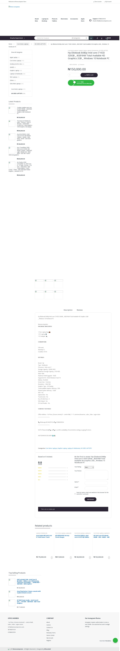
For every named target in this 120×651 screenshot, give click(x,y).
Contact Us (49, 627)
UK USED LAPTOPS (40, 44)
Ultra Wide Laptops (16, 83)
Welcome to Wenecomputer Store (17, 1)
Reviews (80, 310)
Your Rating (77, 467)
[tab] (68, 310)
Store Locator (98, 1)
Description (68, 310)
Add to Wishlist (73, 64)
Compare (81, 64)
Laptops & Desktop (45, 20)
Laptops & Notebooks (92, 50)
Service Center (50, 635)
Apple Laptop (15, 57)
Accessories (74, 19)
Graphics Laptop (83, 50)
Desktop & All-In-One (17, 64)
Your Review (77, 471)
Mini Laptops (14, 77)
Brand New (37, 20)
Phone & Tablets (54, 20)
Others (13, 80)
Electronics (64, 19)
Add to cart (89, 75)
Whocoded (47, 649)
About (48, 622)
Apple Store (83, 20)
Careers (48, 625)
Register (48, 640)
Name (76, 482)
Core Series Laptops (22, 44)
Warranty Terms (51, 633)
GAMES (13, 67)
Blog (47, 630)
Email (76, 487)
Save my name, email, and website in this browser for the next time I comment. (92, 493)
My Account (108, 1)
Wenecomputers (18, 649)
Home (10, 44)
